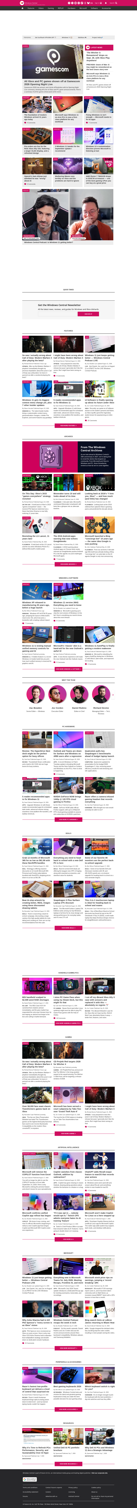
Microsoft (83, 8)
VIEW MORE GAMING (68, 1133)
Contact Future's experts (54, 1487)
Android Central (73, 1496)
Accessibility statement (30, 1492)
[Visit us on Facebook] (69, 3)
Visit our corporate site (99, 1473)
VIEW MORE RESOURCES (68, 1464)
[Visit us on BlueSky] (88, 3)
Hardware (71, 8)
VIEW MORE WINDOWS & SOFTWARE (68, 669)
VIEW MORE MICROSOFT (68, 1348)
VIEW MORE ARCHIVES (68, 564)
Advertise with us (51, 1496)
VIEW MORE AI (68, 1239)
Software (94, 8)
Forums (25, 1496)
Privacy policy (73, 1487)
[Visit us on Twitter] (72, 3)
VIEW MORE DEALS (68, 928)
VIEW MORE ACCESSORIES (68, 1409)
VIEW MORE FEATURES (68, 425)
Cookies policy (96, 1487)
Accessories (106, 8)
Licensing (71, 1492)
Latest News (96, 47)
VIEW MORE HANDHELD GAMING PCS (68, 1023)
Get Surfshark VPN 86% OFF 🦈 (45, 37)
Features (31, 8)
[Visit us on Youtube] (75, 3)
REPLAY (61, 8)
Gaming (51, 8)
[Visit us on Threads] (85, 3)
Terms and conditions (30, 1487)
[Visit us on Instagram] (79, 3)
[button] (113, 3)
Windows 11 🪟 (67, 37)
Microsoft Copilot (29, 1154)
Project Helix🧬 (97, 37)
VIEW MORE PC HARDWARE (68, 819)
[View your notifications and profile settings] (106, 3)
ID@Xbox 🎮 (82, 37)
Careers (48, 1492)
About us (94, 1492)
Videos (41, 8)
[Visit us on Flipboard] (82, 3)
